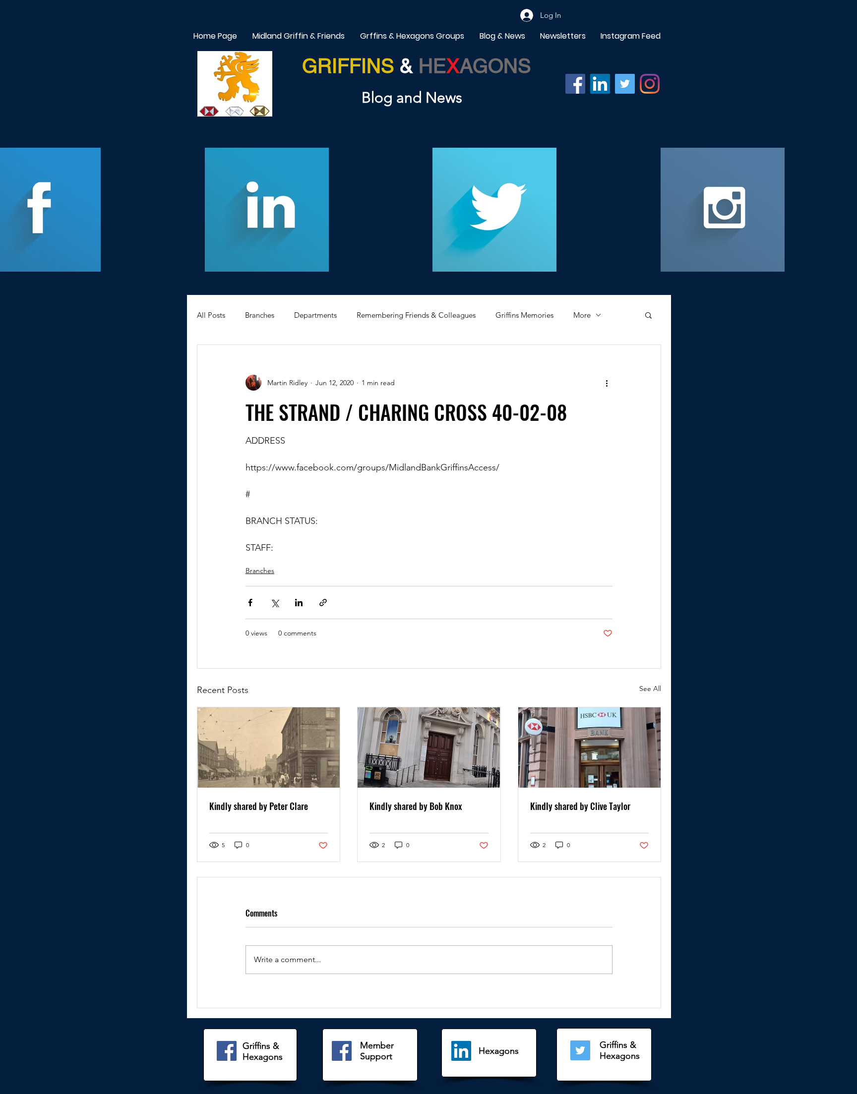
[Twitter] (625, 84)
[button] (648, 315)
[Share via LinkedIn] (299, 602)
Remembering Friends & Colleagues (416, 315)
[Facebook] (575, 84)
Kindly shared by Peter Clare (258, 806)
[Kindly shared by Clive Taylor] (589, 747)
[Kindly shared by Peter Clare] (268, 747)
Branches (259, 315)
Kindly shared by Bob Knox (415, 806)
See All (650, 688)
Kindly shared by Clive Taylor (580, 806)
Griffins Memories (524, 315)
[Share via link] (323, 602)
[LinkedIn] (461, 1051)
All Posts (211, 315)
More (582, 315)
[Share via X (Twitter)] (274, 602)
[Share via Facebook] (250, 602)
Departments (315, 315)
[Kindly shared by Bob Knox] (429, 747)
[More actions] (606, 383)
